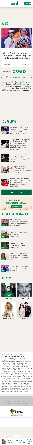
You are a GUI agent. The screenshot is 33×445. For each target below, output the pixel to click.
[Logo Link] (14, 3)
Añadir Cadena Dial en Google (18, 77)
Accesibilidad (7, 401)
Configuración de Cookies (20, 403)
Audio (4, 23)
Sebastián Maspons (22, 82)
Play (29, 441)
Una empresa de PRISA (16, 411)
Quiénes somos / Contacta (8, 399)
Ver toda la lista (16, 192)
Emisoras (20, 399)
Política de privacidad (19, 401)
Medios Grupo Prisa (16, 415)
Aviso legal (29, 399)
